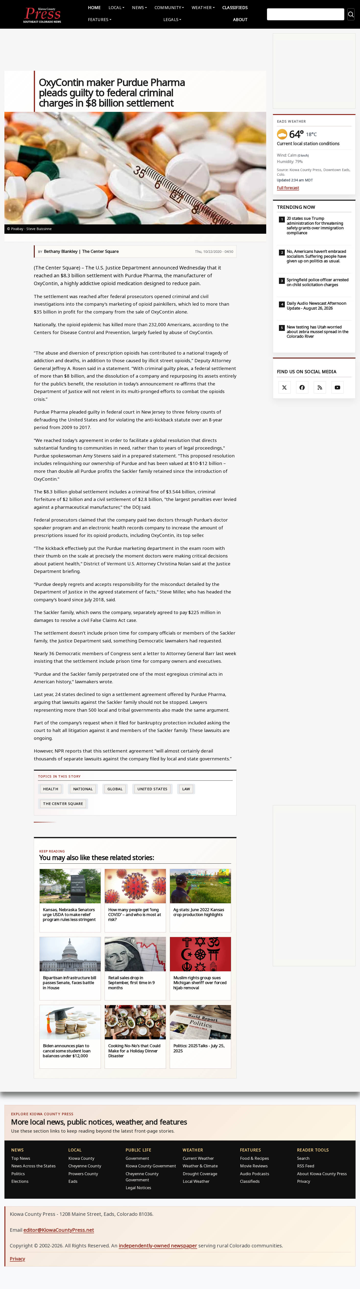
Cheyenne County (84, 1166)
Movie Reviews (254, 1166)
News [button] (138, 7)
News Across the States (33, 1166)
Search (303, 1158)
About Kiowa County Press (322, 1173)
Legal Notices (138, 1187)
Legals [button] (171, 19)
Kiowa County (81, 1158)
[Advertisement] (314, 601)
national (83, 789)
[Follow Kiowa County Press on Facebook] (302, 387)
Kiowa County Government (151, 1166)
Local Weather (196, 1181)
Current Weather (198, 1158)
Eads (72, 1181)
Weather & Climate (200, 1166)
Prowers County (83, 1173)
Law (186, 789)
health (50, 789)
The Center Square (63, 803)
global (115, 789)
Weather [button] (202, 7)
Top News (20, 1158)
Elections (19, 1181)
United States (152, 789)
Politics (18, 1173)
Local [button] (114, 7)
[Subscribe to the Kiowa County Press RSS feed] (320, 387)
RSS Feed (305, 1166)
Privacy (303, 1181)
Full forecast (288, 187)
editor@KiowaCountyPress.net (59, 1230)
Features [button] (98, 19)
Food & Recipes (254, 1158)
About (240, 19)
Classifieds (235, 7)
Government (137, 1158)
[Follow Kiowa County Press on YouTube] (337, 387)
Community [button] (168, 7)
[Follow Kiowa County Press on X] (284, 387)
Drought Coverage (200, 1173)
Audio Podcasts (254, 1173)
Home (94, 7)
